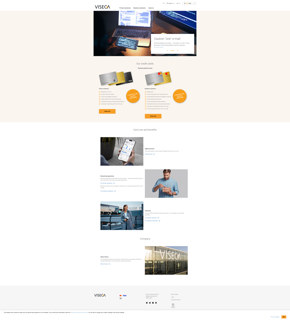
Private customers (125, 8)
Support (170, 3)
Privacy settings (275, 317)
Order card (107, 111)
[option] (145, 33)
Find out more (158, 47)
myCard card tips (175, 299)
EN (178, 3)
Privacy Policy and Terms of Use (79, 312)
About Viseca (174, 294)
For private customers (106, 183)
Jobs (172, 297)
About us (151, 8)
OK (284, 317)
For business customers (106, 191)
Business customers (139, 8)
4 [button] (174, 50)
